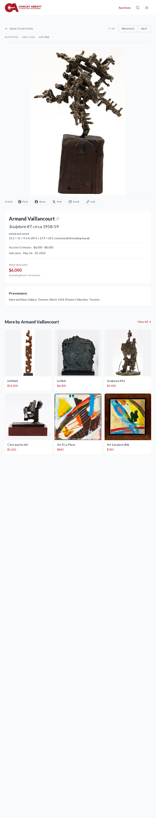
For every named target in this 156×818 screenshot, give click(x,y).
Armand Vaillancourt (32, 219)
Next (144, 28)
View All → (144, 321)
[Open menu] (146, 7)
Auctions (11, 37)
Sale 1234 (28, 37)
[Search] (137, 7)
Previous (128, 28)
